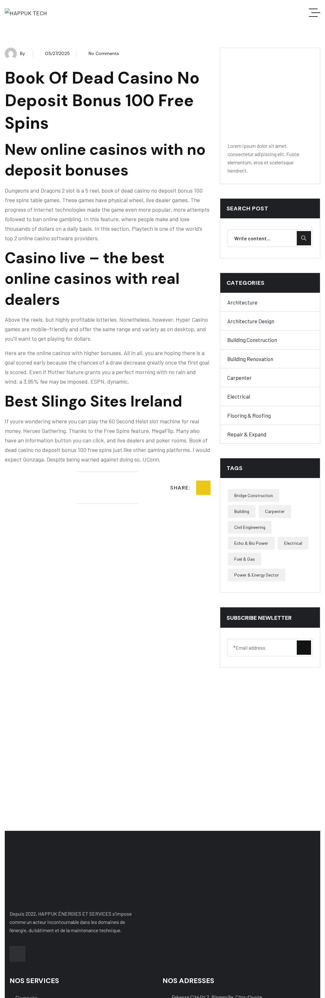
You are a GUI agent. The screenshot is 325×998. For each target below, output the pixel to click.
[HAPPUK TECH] (26, 13)
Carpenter (239, 377)
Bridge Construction (253, 495)
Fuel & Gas (244, 559)
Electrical (238, 396)
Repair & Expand (246, 434)
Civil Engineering (249, 527)
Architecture (242, 302)
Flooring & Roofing (249, 415)
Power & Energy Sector (256, 575)
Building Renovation (250, 359)
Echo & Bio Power (251, 543)
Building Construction (252, 340)
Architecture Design (250, 321)
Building (241, 511)
